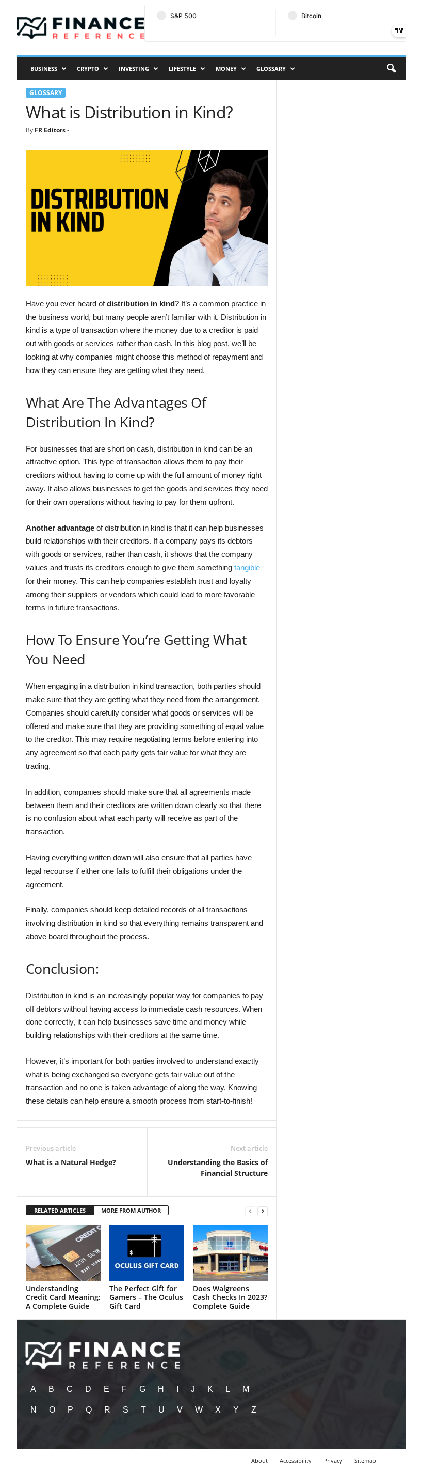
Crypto (88, 68)
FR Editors (50, 130)
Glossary (271, 68)
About (259, 1460)
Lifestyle (182, 68)
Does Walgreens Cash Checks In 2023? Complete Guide (230, 1297)
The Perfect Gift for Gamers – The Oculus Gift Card (146, 1297)
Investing (134, 68)
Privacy (333, 1460)
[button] (391, 68)
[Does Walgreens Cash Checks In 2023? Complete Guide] (230, 1252)
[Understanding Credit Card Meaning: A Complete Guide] (63, 1252)
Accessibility (296, 1460)
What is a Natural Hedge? (71, 1162)
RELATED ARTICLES (60, 1210)
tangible (247, 567)
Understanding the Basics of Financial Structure (218, 1167)
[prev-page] (250, 1210)
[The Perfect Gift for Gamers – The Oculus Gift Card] (146, 1252)
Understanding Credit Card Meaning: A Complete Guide (63, 1297)
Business (43, 68)
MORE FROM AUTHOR (131, 1210)
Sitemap (365, 1460)
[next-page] (262, 1210)
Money (226, 68)
